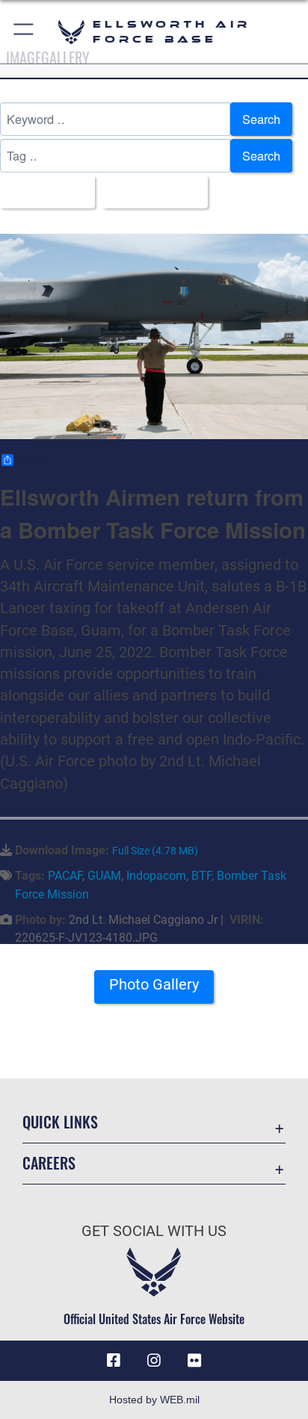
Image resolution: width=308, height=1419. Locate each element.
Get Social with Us (154, 1231)
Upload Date (150, 192)
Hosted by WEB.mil (154, 1400)
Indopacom (156, 876)
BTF (201, 876)
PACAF (65, 876)
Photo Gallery (154, 984)
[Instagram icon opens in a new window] (154, 1361)
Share (31, 460)
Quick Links (60, 1122)
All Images (43, 192)
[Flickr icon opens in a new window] (194, 1361)
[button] (24, 31)
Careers (49, 1163)
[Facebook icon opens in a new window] (113, 1361)
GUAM (104, 876)
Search (261, 119)
